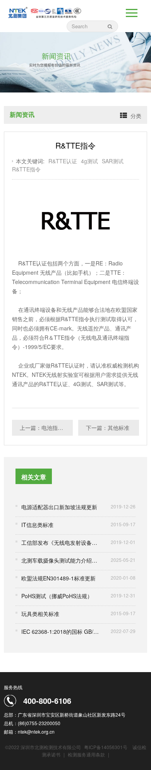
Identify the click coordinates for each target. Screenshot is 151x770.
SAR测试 (113, 161)
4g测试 (89, 161)
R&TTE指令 (26, 169)
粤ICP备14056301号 (105, 747)
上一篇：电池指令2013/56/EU (46, 427)
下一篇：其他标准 (107, 427)
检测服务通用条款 (87, 754)
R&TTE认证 (62, 161)
